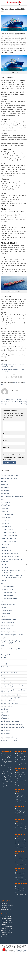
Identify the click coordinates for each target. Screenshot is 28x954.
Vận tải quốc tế (5, 730)
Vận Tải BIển (4, 712)
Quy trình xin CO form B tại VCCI (10, 649)
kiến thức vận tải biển (7, 622)
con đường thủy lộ (6, 544)
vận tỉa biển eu (5, 733)
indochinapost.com (6, 909)
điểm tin (3, 580)
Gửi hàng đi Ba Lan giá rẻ (8, 592)
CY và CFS (4, 547)
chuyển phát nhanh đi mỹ (8, 538)
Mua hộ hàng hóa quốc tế (8, 632)
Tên (4, 433)
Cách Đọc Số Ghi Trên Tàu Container (12, 496)
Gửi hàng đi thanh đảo (7, 595)
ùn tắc (3, 676)
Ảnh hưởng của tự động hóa (9, 475)
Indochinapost (5, 926)
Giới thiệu (11, 945)
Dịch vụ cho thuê (6, 550)
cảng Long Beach (6, 517)
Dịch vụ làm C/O (6, 567)
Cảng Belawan (5, 502)
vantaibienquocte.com (7, 905)
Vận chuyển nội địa (6, 706)
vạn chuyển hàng (6, 682)
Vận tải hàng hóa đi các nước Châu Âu (12, 727)
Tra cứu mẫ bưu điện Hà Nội (9, 673)
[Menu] (2, 3)
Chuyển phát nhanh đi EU (8, 532)
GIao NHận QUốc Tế (7, 589)
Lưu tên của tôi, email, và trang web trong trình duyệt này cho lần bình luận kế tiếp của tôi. (14, 457)
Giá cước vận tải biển (7, 586)
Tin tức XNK (4, 667)
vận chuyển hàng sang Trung (9, 703)
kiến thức (4, 616)
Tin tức (18, 947)
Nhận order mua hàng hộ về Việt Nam (12, 635)
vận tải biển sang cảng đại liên (10, 721)
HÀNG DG (4, 601)
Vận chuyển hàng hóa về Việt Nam (11, 695)
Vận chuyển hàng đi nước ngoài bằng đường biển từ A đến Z (12, 686)
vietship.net (4, 903)
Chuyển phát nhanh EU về (8, 541)
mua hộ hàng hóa (6, 628)
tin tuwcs (4, 670)
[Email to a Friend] (15, 377)
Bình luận (6, 420)
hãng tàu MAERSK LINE (8, 604)
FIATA (3, 583)
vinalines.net (4, 907)
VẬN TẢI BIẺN (5, 715)
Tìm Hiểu (15, 382)
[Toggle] (26, 529)
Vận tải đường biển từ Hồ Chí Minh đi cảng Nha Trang (20, 401)
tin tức (3, 661)
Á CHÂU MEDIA (17, 950)
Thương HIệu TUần (6, 655)
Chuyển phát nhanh (7, 529)
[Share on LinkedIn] (21, 377)
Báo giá (13, 947)
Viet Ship (7, 928)
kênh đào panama (6, 610)
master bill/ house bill (7, 626)
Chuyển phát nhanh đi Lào (9, 535)
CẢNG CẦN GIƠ (5, 505)
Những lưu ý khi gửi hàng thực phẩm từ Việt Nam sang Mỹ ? (12, 642)
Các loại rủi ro (5, 487)
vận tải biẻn (4, 709)
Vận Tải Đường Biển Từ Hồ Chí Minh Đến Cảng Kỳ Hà (7, 401)
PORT (2, 646)
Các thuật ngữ (5, 493)
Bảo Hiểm (4, 481)
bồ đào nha (4, 484)
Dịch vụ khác (5, 564)
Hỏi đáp (3, 607)
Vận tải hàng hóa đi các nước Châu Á (12, 724)
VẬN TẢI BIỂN (5, 718)
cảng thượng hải (6, 526)
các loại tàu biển (6, 490)
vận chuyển (4, 679)
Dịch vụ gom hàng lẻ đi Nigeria (10, 556)
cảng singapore (5, 523)
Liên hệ (24, 947)
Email (5, 440)
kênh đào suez (5, 613)
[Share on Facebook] (9, 377)
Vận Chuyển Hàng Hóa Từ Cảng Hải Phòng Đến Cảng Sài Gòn (13, 691)
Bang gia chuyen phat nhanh (9, 478)
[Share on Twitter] (12, 377)
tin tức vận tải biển (6, 664)
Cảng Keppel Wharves (7, 514)
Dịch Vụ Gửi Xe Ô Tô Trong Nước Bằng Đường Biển (12, 560)
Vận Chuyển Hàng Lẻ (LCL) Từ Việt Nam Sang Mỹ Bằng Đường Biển (13, 699)
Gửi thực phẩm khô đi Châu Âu (10, 598)
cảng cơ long (5, 508)
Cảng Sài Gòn (5, 520)
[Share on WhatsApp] (7, 377)
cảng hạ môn (5, 511)
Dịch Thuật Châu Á (19, 952)
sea (2, 652)
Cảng (2, 499)
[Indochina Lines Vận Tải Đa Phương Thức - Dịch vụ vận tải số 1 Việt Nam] (14, 2)
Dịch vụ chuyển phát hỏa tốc (9, 553)
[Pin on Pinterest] (18, 377)
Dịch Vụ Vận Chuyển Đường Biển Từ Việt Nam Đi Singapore (13, 571)
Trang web (6, 447)
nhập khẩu (4, 638)
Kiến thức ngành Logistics (8, 619)
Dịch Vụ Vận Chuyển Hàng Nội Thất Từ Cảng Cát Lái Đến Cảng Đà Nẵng (12, 576)
